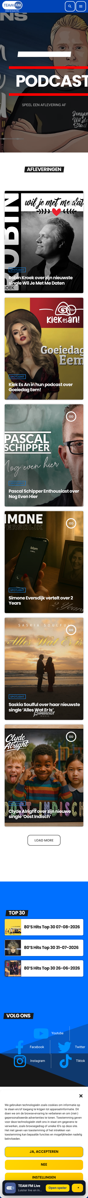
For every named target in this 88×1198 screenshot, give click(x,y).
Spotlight (17, 270)
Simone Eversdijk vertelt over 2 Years (41, 600)
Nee (44, 1164)
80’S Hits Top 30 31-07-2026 (51, 948)
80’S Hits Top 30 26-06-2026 (52, 968)
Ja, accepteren (44, 1151)
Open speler (58, 1188)
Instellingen (44, 1177)
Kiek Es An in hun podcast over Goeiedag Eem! (41, 387)
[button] (81, 1096)
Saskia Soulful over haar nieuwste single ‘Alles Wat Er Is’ (44, 707)
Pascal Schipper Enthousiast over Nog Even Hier (44, 494)
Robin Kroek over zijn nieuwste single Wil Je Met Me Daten (41, 280)
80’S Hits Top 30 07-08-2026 (52, 927)
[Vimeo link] (12, 6)
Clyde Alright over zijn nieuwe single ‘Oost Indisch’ (40, 814)
